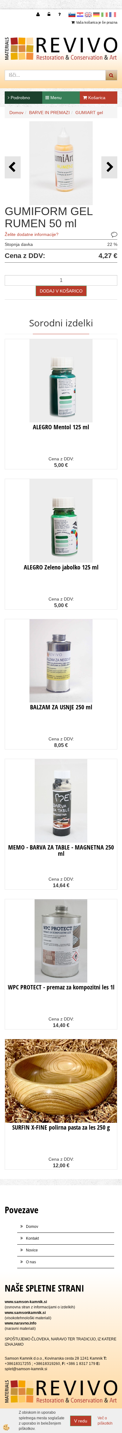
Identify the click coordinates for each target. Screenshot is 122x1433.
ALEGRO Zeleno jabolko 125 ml (61, 567)
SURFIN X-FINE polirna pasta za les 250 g (61, 1127)
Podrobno (19, 97)
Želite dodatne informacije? (31, 234)
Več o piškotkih (105, 1421)
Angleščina (88, 14)
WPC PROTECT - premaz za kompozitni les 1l (61, 987)
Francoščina (112, 14)
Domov (16, 112)
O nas (31, 1262)
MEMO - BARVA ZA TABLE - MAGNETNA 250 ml (61, 850)
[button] (109, 167)
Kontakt (32, 1238)
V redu (80, 1420)
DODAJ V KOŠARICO (61, 290)
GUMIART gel (89, 112)
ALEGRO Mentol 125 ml (61, 427)
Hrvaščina (80, 14)
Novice (32, 1250)
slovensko (72, 14)
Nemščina (96, 14)
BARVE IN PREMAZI (49, 112)
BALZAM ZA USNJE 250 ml (61, 707)
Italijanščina (104, 14)
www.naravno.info (20, 1323)
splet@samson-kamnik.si (26, 1369)
